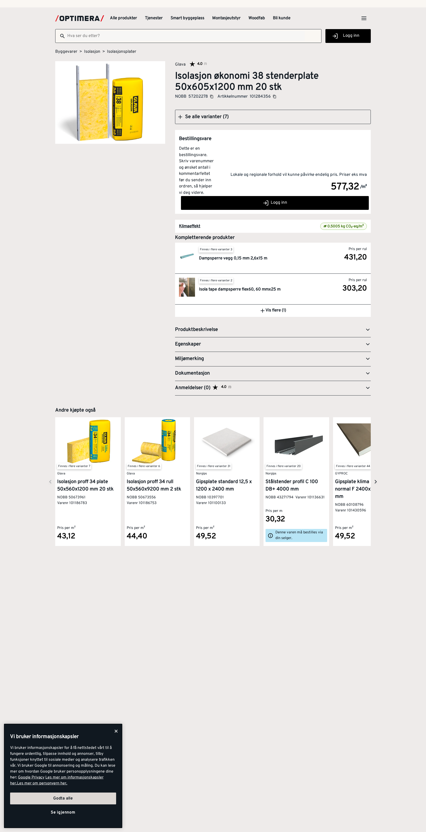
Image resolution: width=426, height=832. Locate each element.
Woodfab (256, 18)
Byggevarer (66, 51)
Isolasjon (92, 51)
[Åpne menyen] (364, 18)
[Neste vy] (50, 482)
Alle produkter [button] (123, 18)
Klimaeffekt (189, 226)
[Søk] (60, 36)
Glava (180, 64)
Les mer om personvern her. (42, 783)
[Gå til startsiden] (79, 18)
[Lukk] (116, 731)
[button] (273, 117)
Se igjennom (63, 812)
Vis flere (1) (276, 310)
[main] (63, 776)
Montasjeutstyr (226, 18)
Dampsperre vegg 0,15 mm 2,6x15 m (233, 258)
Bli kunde (281, 18)
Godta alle (63, 798)
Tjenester (154, 18)
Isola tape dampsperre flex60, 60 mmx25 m (240, 289)
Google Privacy (31, 777)
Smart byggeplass (187, 18)
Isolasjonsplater (121, 51)
